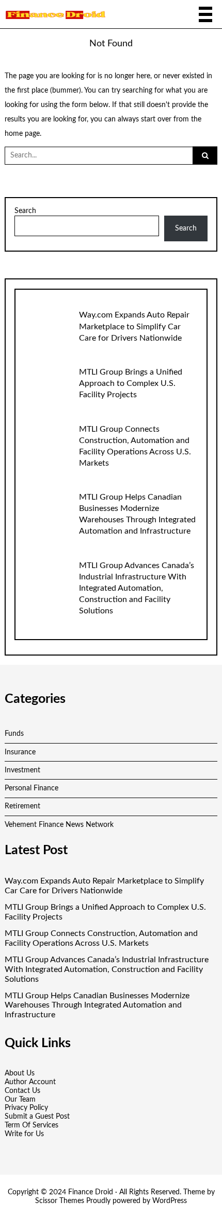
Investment (22, 770)
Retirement (22, 806)
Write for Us (24, 1134)
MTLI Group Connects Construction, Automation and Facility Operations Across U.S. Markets (101, 938)
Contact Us (22, 1090)
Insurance (20, 752)
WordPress (169, 1201)
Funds (14, 733)
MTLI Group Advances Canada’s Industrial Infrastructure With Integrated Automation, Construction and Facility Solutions (136, 588)
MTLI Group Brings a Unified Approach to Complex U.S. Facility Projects (130, 383)
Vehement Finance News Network (59, 824)
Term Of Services (31, 1125)
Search (25, 211)
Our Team (20, 1099)
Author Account (30, 1082)
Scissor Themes (59, 1201)
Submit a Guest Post (37, 1116)
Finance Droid (90, 1192)
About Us (20, 1073)
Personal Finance (31, 788)
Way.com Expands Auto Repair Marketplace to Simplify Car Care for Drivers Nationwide (134, 326)
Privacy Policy (26, 1107)
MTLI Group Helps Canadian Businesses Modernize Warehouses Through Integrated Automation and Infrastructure (97, 1005)
